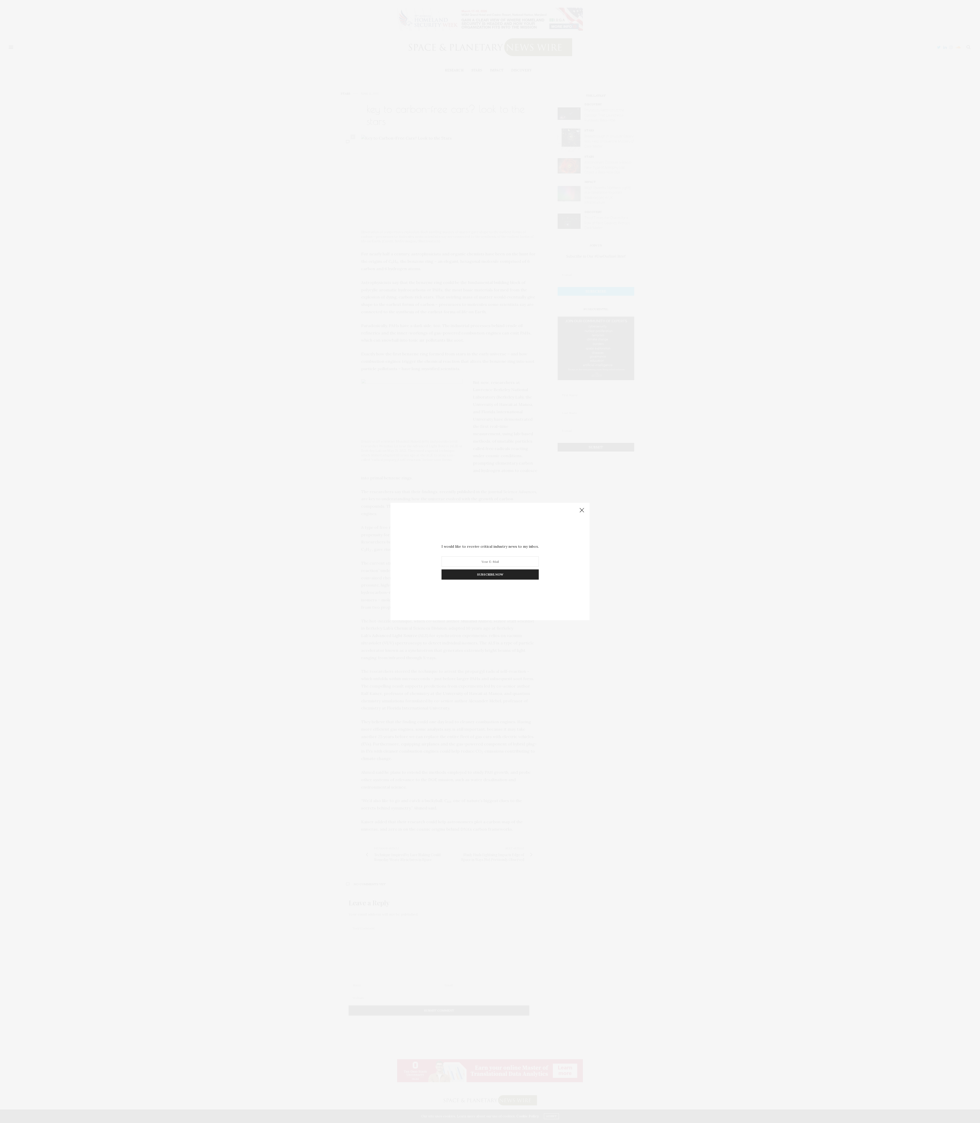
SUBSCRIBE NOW (490, 574)
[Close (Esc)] (582, 510)
